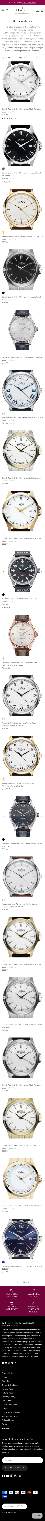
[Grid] (37, 57)
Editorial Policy (8, 1420)
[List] (41, 57)
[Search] (8, 10)
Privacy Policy (8, 1389)
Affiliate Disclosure (10, 1416)
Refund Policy (8, 1393)
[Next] (41, 82)
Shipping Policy (8, 1396)
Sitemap (5, 1428)
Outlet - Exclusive (9, 1404)
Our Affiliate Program (11, 1412)
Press (4, 1424)
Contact (5, 1377)
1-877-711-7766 (29, 2)
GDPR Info (6, 1400)
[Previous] (4, 82)
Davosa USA (12, 1513)
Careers (5, 1408)
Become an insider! (14, 1468)
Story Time (6, 1381)
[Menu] (3, 10)
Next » (26, 1282)
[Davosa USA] (22, 10)
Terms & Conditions (10, 1385)
